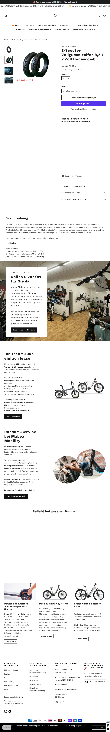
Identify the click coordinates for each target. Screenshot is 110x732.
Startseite (7, 40)
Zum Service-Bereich (16, 496)
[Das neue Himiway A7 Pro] (55, 591)
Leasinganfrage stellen (73, 199)
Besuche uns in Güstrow (24, 330)
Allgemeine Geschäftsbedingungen (38, 671)
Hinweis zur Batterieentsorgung (37, 689)
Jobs (6, 693)
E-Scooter (65, 25)
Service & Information (83, 29)
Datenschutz (34, 680)
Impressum (33, 677)
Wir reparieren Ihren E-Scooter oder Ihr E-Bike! (13, 702)
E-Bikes (28, 25)
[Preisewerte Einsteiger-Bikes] (90, 591)
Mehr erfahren (13, 417)
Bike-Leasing (9, 682)
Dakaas (108, 721)
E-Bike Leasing (62, 29)
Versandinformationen (73, 186)
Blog (6, 689)
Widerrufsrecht (35, 684)
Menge (64, 74)
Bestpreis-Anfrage (71, 193)
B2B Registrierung (11, 670)
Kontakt (7, 674)
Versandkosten (78, 70)
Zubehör (19, 29)
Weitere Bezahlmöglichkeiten (83, 109)
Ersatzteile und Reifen (86, 25)
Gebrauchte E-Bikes (47, 25)
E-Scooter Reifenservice (40, 29)
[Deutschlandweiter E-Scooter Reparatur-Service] (20, 591)
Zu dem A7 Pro (46, 636)
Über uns (7, 678)
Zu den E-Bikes (81, 639)
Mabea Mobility (68, 46)
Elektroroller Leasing (12, 686)
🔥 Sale (15, 25)
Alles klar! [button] (99, 727)
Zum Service (11, 641)
